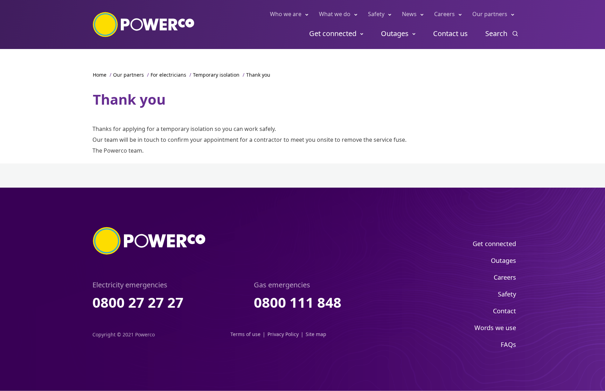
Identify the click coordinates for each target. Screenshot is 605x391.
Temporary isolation (216, 74)
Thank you (258, 74)
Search (496, 33)
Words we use (495, 327)
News (409, 14)
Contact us (450, 33)
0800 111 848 (297, 302)
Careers (444, 14)
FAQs (508, 344)
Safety (376, 14)
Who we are (285, 14)
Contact (504, 311)
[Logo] (143, 24)
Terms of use (245, 334)
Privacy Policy (283, 334)
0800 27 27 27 (137, 302)
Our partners (489, 14)
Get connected (332, 33)
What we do (334, 14)
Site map (316, 334)
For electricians (168, 74)
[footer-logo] (149, 241)
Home (99, 74)
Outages (395, 33)
